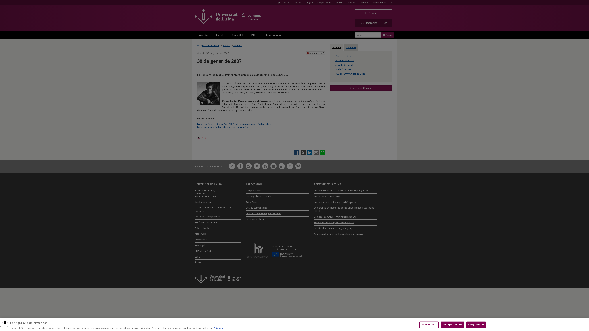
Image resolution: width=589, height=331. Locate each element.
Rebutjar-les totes (452, 324)
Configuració (429, 324)
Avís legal (218, 327)
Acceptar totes (476, 324)
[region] (294, 324)
